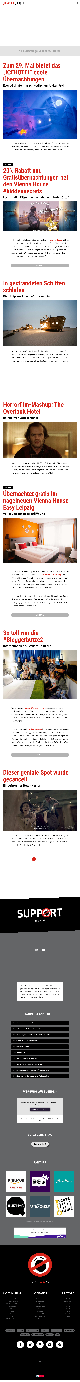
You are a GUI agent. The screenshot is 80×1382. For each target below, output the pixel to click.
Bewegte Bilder (40, 1306)
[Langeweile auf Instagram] (40, 1344)
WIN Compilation (12, 1319)
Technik (68, 1314)
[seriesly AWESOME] (40, 1181)
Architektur (40, 1301)
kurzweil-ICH (40, 1314)
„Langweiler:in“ (53, 1102)
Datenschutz (37, 1334)
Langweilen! (40, 1144)
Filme (12, 1309)
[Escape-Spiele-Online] (64, 1206)
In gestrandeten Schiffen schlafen (34, 286)
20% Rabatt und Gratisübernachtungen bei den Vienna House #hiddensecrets (35, 181)
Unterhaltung (12, 1293)
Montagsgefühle (12, 1304)
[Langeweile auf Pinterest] (59, 1344)
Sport (68, 1309)
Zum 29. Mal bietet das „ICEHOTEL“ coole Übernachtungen (32, 72)
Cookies (49, 1334)
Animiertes (40, 1299)
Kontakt (45, 1330)
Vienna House (56, 240)
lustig (12, 1316)
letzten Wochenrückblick (34, 708)
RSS (57, 1334)
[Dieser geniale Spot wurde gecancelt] (40, 810)
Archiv (20, 1330)
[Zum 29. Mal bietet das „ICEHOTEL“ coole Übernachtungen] (40, 114)
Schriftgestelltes (40, 1316)
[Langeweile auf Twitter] (30, 1344)
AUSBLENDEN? (42, 874)
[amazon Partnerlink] (16, 1181)
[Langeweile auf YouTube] (49, 1344)
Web (68, 1319)
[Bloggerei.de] (40, 1376)
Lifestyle (68, 1293)
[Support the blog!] (40, 915)
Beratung (25, 1334)
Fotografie (39, 1311)
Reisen (68, 1306)
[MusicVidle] (64, 1181)
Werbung (8, 164)
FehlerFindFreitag (12, 1301)
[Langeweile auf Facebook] (20, 1344)
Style (68, 1311)
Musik (68, 1304)
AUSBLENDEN (42, 39)
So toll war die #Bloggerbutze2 (23, 636)
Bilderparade (12, 1299)
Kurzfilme (12, 1311)
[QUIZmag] (16, 1206)
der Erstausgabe (35, 729)
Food (68, 1299)
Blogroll (10, 1330)
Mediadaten (57, 1330)
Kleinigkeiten (12, 1306)
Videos (40, 1319)
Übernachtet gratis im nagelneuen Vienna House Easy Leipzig (36, 500)
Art (40, 1304)
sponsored (69, 1330)
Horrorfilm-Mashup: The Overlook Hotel (33, 408)
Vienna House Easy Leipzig (49, 575)
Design (40, 1309)
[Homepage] (15, 3)
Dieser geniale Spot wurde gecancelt (36, 776)
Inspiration (40, 1293)
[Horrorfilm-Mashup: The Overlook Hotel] (40, 440)
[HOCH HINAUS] (40, 1361)
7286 (42, 1281)
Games (12, 1314)
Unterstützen (32, 1330)
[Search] (77, 3)
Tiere (68, 1316)
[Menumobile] (71, 3)
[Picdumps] (40, 1206)
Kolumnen (68, 1301)
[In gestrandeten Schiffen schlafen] (40, 323)
